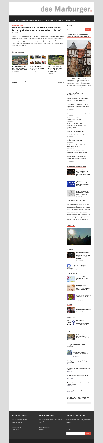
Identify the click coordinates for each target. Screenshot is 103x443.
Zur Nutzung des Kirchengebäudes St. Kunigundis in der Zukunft (82, 336)
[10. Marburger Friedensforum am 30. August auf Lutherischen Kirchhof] (71, 181)
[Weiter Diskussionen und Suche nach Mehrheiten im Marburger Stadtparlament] (20, 60)
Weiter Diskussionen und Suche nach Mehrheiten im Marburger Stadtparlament (19, 68)
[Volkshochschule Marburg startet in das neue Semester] (71, 308)
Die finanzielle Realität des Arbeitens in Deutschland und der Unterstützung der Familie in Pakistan (77, 125)
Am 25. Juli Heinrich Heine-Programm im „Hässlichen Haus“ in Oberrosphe (83, 192)
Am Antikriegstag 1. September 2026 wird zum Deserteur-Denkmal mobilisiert (81, 265)
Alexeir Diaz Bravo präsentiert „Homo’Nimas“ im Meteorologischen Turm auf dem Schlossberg (83, 287)
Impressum (42, 426)
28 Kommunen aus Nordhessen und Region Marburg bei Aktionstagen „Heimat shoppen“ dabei (78, 106)
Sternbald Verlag (70, 20)
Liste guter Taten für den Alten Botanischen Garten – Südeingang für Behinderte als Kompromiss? (55, 69)
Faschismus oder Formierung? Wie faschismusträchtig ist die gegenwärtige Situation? (82, 322)
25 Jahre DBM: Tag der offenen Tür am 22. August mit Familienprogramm (37, 68)
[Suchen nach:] (79, 29)
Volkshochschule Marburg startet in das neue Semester (83, 308)
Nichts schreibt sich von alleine (54, 20)
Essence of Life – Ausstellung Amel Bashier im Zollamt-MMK (83, 296)
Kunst (34, 17)
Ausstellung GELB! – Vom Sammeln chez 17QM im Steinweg (82, 278)
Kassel (61, 17)
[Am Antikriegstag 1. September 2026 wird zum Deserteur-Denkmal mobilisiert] (70, 264)
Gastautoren (41, 17)
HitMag (89, 440)
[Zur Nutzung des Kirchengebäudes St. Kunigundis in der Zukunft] (71, 335)
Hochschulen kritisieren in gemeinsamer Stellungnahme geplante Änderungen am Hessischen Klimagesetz (77, 158)
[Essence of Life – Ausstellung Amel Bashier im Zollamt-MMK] (71, 295)
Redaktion (41, 429)
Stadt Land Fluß (52, 17)
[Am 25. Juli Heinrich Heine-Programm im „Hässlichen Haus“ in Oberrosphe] (71, 191)
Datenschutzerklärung (44, 427)
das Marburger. (23, 440)
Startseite (16, 17)
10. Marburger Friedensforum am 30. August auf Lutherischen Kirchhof (82, 183)
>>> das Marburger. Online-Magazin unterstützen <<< (28, 20)
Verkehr (21, 25)
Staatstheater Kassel (71, 17)
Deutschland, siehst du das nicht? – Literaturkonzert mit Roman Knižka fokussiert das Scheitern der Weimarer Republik (78, 133)
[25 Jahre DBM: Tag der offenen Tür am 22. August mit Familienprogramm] (38, 60)
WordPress (83, 440)
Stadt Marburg (26, 17)
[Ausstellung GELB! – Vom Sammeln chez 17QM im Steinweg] (71, 277)
